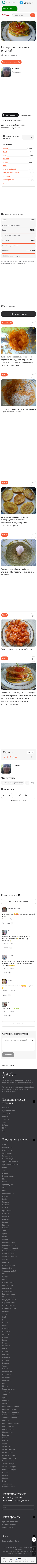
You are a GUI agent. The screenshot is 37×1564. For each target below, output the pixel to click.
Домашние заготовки (10, 1406)
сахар (5, 162)
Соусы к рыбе (7, 1452)
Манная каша (7, 1285)
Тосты (4, 1231)
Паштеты (5, 1213)
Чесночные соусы (9, 1469)
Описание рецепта (10, 115)
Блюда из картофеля (10, 1423)
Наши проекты (11, 1517)
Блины (4, 1326)
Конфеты (5, 1369)
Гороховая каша (8, 1305)
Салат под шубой (9, 1271)
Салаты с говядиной (10, 1248)
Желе (4, 1383)
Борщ (4, 1167)
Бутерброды (7, 1211)
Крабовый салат (8, 1268)
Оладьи (5, 1337)
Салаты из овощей (9, 1257)
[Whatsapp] (20, 795)
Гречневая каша (8, 1294)
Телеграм (6, 1114)
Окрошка (5, 1173)
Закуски (5, 1202)
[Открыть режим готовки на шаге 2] (33, 483)
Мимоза (5, 1274)
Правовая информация (15, 1553)
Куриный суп (7, 1147)
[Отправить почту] (33, 1507)
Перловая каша (8, 1303)
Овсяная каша (7, 1291)
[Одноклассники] (9, 795)
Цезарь (5, 1277)
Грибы (4, 1199)
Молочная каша (8, 1297)
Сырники (5, 1334)
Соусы (4, 1444)
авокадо (6, 176)
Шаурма (5, 1225)
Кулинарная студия (10, 1522)
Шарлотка (6, 1357)
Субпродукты (7, 1185)
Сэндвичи (6, 1219)
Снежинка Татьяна (13, 931)
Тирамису (6, 1392)
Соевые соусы (8, 1461)
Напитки (5, 1481)
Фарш (4, 1187)
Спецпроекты (7, 1527)
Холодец (5, 1228)
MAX (4, 1128)
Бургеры (5, 1216)
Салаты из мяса (8, 1242)
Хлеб (4, 1317)
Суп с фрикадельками (11, 1164)
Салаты (5, 1239)
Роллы (4, 1236)
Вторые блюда (8, 1176)
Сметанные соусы (9, 1467)
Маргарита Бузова (14, 908)
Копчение (6, 1421)
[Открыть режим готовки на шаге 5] (33, 659)
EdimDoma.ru (20, 1080)
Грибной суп (7, 1150)
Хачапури (6, 1346)
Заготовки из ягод (9, 1418)
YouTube (5, 1119)
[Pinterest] (25, 795)
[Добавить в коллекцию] (34, 1544)
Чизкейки (6, 1377)
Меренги (5, 1400)
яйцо (5, 152)
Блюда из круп (8, 1426)
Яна (9, 1003)
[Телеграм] (14, 795)
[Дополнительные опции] (34, 1553)
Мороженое (7, 1372)
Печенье (5, 1328)
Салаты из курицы (9, 1245)
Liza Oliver (11, 955)
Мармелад (6, 1380)
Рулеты (5, 1343)
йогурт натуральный (11, 173)
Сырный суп (7, 1153)
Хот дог (5, 1222)
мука (5, 155)
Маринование (7, 1432)
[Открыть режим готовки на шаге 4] (33, 615)
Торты (4, 1366)
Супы (4, 1144)
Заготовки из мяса (9, 1409)
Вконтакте (6, 1108)
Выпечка (5, 1311)
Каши (4, 1280)
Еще (33, 783)
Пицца (4, 1320)
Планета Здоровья (10, 2)
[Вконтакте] (3, 795)
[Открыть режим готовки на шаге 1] (33, 375)
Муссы (5, 1386)
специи (6, 183)
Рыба (4, 1190)
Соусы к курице (8, 1449)
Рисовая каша (7, 1288)
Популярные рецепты (15, 1139)
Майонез (5, 1478)
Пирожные (6, 1374)
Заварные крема (8, 1389)
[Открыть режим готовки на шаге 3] (33, 535)
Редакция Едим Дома (10, 1541)
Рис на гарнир (8, 1429)
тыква (5, 148)
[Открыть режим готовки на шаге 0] (33, 323)
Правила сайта (7, 1551)
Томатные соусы (8, 1464)
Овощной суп (7, 1159)
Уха (3, 1170)
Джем (4, 1438)
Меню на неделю (7, 8)
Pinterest (5, 1116)
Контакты (26, 1553)
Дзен (4, 1131)
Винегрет (6, 1262)
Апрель (10, 980)
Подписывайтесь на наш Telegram (29, 2)
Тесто (4, 1314)
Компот (5, 1441)
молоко (6, 159)
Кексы (4, 1340)
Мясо (4, 1179)
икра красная (8, 180)
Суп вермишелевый (10, 1162)
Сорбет (5, 1403)
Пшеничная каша (9, 1308)
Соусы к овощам (8, 1455)
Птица (4, 1182)
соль (5, 166)
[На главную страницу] (7, 15)
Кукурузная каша (9, 1300)
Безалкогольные (8, 1487)
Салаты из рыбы (8, 1254)
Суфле (4, 1398)
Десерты (5, 1363)
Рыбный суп (7, 1156)
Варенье (5, 1435)
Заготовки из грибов (10, 1415)
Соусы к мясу (7, 1446)
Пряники (5, 1360)
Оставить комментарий (18, 901)
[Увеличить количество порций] (31, 137)
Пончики (5, 1351)
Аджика (5, 1472)
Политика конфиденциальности (23, 1551)
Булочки (5, 1354)
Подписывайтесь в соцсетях (13, 1101)
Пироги (5, 1323)
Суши (4, 1234)
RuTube (5, 1125)
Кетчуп (5, 1475)
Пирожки (6, 1331)
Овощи (5, 1196)
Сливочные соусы (9, 1458)
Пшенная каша (8, 1282)
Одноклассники (8, 1111)
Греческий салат (8, 1265)
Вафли (4, 1349)
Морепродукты (8, 1193)
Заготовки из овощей (10, 1412)
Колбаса (5, 1205)
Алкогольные (7, 1484)
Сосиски (5, 1208)
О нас (5, 1536)
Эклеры (5, 1395)
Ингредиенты (26, 115)
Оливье (5, 1259)
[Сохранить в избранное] (34, 1539)
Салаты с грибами (9, 1251)
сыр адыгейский (9, 169)
